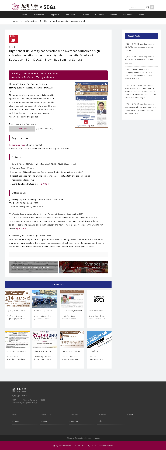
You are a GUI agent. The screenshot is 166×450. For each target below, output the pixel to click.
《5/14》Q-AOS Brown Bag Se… (16, 312)
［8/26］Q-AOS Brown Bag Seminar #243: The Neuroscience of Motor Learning (139, 47)
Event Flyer (22, 128)
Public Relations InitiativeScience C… (70, 317)
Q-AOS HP (45, 184)
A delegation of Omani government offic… (43, 317)
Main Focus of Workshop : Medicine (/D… (16, 359)
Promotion (128, 14)
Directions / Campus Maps (102, 446)
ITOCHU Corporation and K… (43, 312)
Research (99, 14)
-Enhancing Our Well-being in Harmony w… (43, 357)
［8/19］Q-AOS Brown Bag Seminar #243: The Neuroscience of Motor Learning (139, 60)
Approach (55, 14)
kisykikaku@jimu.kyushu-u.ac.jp (24, 403)
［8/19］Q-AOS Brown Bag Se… (71, 352)
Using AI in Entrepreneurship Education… (96, 359)
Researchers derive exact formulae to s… (97, 317)
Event (12, 47)
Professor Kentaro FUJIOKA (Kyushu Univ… (16, 317)
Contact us (81, 446)
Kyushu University (63, 446)
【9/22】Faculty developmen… (95, 352)
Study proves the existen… (96, 312)
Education (70, 14)
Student (85, 14)
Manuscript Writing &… (16, 351)
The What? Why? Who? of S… (72, 312)
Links (141, 14)
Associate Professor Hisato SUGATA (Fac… (70, 357)
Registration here (17, 145)
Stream (113, 14)
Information (39, 14)
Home (24, 14)
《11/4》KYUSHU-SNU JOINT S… (43, 352)
